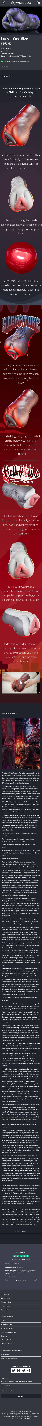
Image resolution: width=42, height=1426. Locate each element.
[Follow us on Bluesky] (18, 1370)
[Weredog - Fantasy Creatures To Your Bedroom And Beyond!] (21, 3)
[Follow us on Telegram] (28, 1370)
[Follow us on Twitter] (13, 1370)
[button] (3, 3)
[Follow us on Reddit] (23, 1370)
